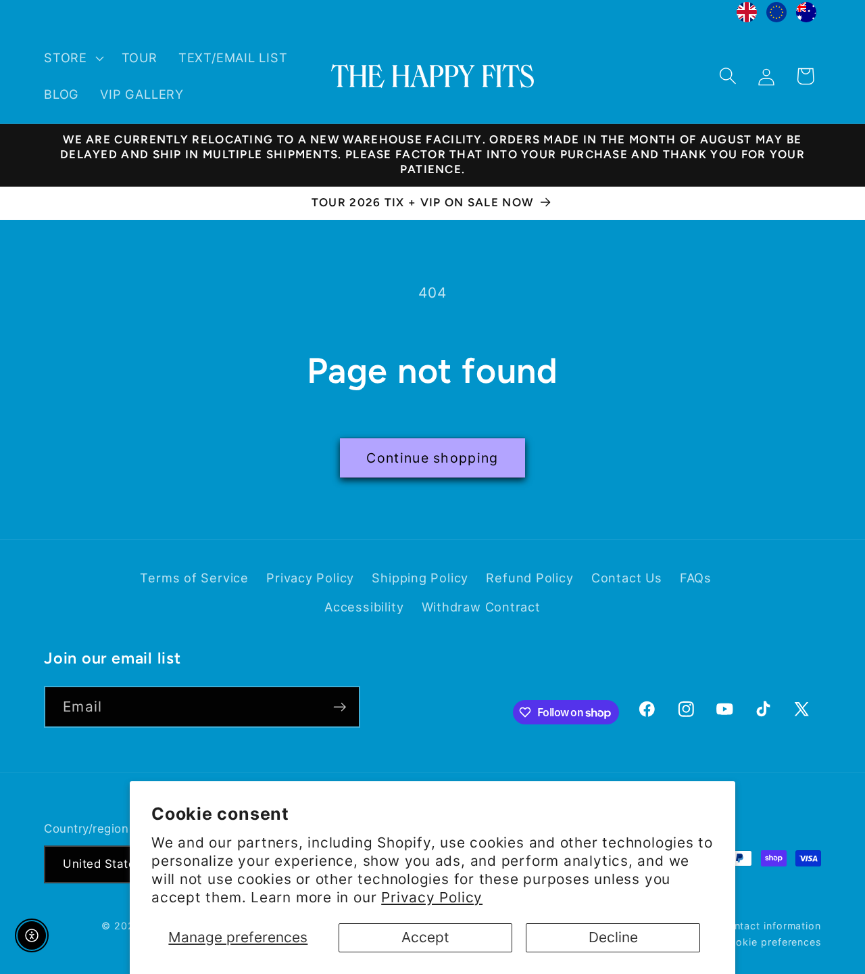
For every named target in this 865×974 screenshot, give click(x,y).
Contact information (770, 925)
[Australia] (806, 15)
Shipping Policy (420, 578)
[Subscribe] (339, 707)
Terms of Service (194, 578)
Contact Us (626, 578)
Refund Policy (529, 578)
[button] (72, 58)
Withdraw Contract (481, 606)
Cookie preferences (771, 941)
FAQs (696, 578)
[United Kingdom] (747, 15)
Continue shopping (432, 458)
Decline (613, 937)
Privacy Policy (432, 897)
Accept (425, 937)
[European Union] (776, 15)
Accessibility (363, 606)
